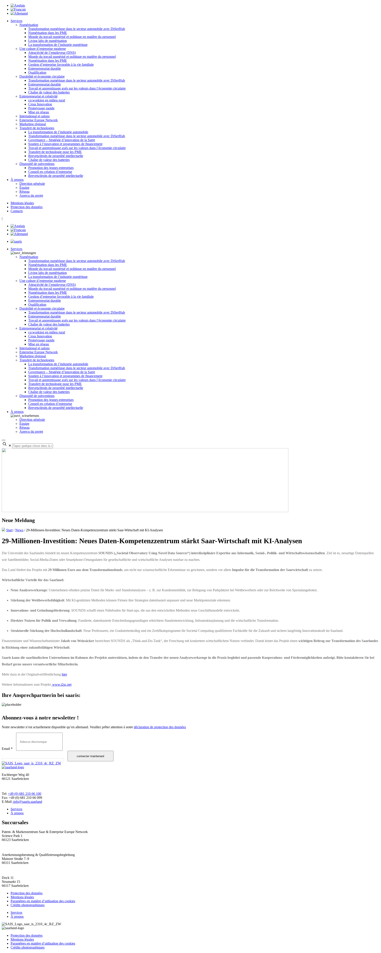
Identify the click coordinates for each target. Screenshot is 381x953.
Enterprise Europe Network (38, 120)
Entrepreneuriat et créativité (38, 96)
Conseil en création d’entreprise (50, 172)
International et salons (34, 116)
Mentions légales (22, 203)
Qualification (37, 72)
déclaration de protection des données (160, 727)
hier (64, 674)
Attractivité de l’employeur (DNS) (52, 52)
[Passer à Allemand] (19, 13)
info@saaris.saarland (27, 801)
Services (16, 21)
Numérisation (28, 25)
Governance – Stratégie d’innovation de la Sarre (61, 140)
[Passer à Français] (18, 9)
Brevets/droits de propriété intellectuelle (55, 156)
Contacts (17, 211)
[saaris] (16, 241)
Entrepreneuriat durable (44, 68)
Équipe (24, 187)
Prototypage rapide (41, 108)
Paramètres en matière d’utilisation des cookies (43, 901)
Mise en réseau (38, 112)
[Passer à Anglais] (18, 5)
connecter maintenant (90, 756)
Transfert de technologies (36, 128)
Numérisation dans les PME (47, 33)
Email (7, 749)
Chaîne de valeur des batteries (49, 92)
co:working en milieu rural (46, 100)
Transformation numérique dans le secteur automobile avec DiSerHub (76, 29)
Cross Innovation (40, 104)
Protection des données (27, 207)
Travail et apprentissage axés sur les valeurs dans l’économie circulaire (77, 88)
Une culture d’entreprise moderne (42, 49)
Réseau (24, 191)
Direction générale (32, 183)
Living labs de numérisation (47, 41)
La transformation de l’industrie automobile (58, 132)
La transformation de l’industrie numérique (58, 45)
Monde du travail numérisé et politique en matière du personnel (72, 37)
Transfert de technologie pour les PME (55, 152)
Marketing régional (32, 124)
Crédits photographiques (28, 905)
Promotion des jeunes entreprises (51, 168)
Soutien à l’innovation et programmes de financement (65, 144)
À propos (17, 180)
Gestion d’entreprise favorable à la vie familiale (61, 64)
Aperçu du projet (31, 195)
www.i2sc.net (61, 684)
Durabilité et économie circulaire (42, 76)
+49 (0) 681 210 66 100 (24, 794)
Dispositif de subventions (36, 164)
